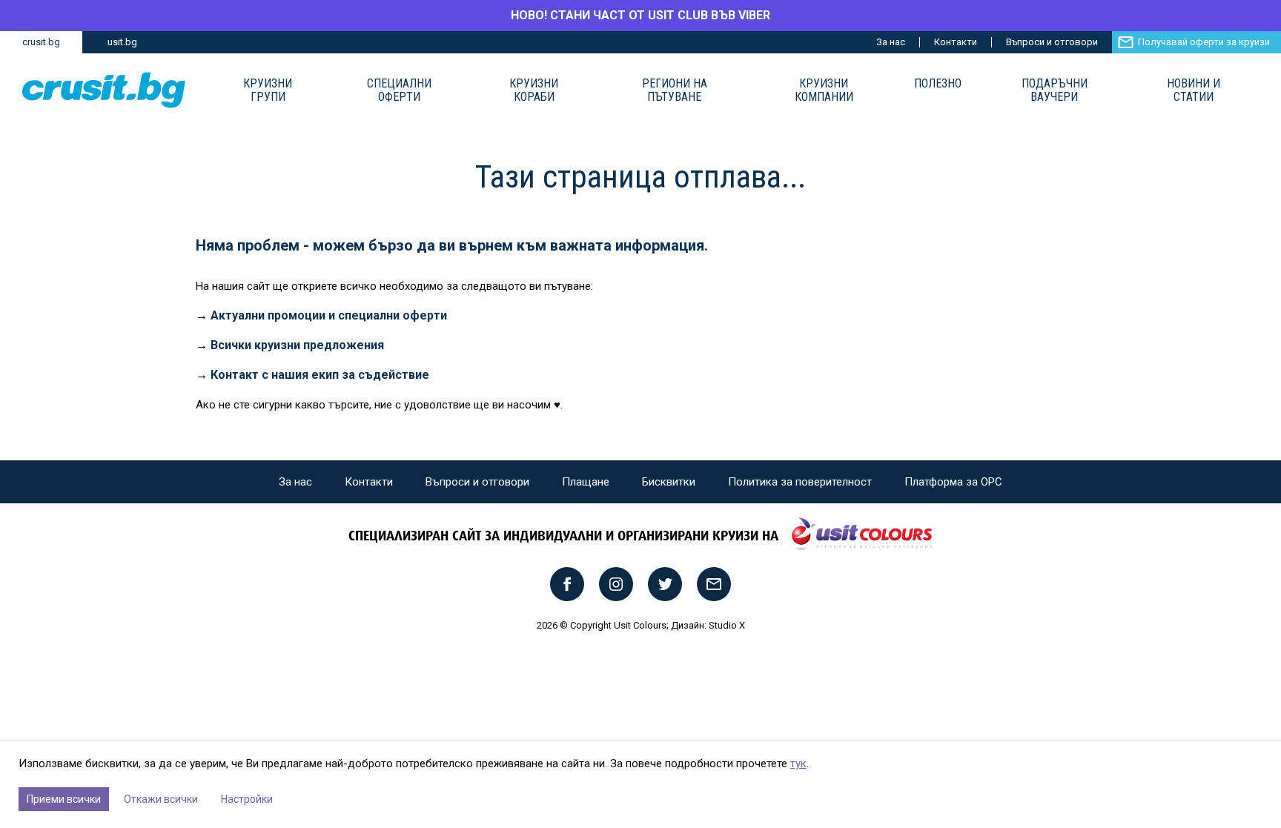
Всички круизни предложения (297, 345)
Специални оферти (399, 90)
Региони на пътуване (674, 90)
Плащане (585, 481)
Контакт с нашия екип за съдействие (320, 375)
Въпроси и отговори (1052, 41)
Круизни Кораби (533, 90)
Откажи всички (161, 799)
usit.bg (122, 41)
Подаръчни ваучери (1055, 90)
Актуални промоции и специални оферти (329, 315)
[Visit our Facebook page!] (567, 584)
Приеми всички (64, 799)
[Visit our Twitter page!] (665, 584)
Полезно (937, 83)
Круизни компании (824, 90)
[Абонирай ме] (714, 584)
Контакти (955, 41)
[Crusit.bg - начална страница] (103, 90)
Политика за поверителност (800, 481)
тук (798, 763)
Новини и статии (1193, 90)
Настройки (247, 799)
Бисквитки (668, 481)
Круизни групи (267, 90)
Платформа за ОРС (953, 481)
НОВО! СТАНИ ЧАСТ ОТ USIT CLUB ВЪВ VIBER (640, 15)
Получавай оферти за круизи (1204, 41)
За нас (890, 41)
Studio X (727, 625)
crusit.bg (41, 41)
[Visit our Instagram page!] (616, 584)
